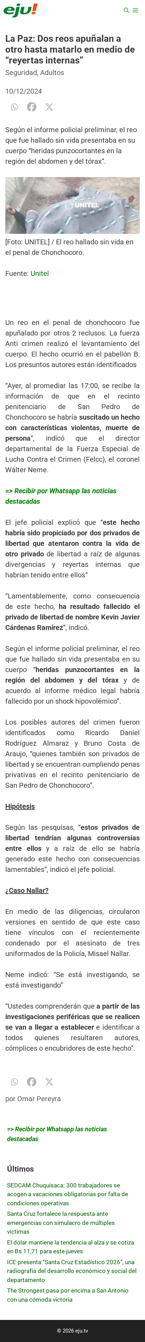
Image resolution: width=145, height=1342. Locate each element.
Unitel (39, 273)
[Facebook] (32, 107)
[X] (49, 107)
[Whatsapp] (14, 107)
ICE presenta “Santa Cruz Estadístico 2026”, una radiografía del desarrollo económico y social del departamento (72, 1271)
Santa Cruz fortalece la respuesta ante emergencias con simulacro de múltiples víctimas (61, 1222)
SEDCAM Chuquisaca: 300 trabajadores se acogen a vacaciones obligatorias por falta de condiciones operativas (67, 1194)
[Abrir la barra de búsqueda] (126, 10)
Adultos (52, 72)
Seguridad (21, 72)
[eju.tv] (21, 10)
